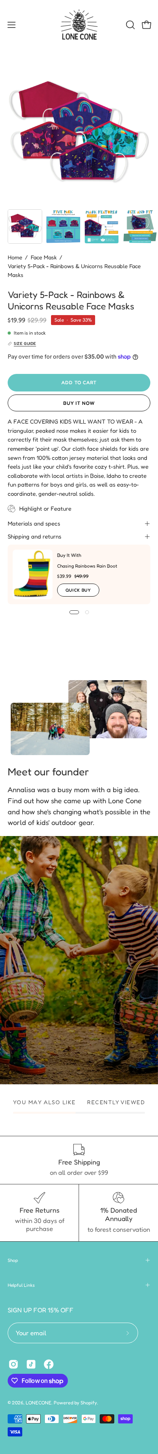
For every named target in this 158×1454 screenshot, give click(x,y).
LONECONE (38, 1402)
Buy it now (79, 403)
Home (15, 257)
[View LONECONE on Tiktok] (31, 1364)
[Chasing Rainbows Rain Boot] (33, 574)
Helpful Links (21, 1285)
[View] (79, 960)
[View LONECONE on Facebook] (48, 1364)
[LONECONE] (79, 25)
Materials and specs (34, 523)
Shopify (89, 1402)
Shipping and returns (34, 536)
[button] (129, 24)
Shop (13, 1260)
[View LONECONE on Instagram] (13, 1364)
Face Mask (44, 257)
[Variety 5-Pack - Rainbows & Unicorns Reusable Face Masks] (25, 226)
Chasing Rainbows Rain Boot (87, 566)
